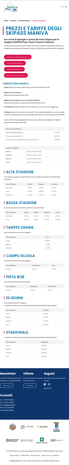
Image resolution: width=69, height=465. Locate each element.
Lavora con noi (47, 455)
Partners (56, 455)
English (11, 410)
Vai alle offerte (30, 385)
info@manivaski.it (9, 405)
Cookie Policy (24, 455)
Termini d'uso (35, 455)
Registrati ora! (6, 385)
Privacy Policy (14, 455)
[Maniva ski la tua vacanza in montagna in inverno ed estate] (11, 6)
